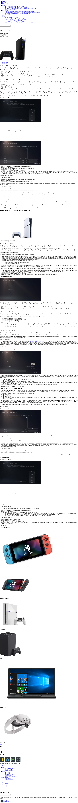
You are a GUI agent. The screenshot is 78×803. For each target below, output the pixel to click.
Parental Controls (19, 11)
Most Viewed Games (8, 769)
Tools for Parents (5, 10)
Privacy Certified (5, 3)
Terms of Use (4, 800)
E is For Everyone (20, 22)
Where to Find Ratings (20, 8)
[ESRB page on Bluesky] (3, 796)
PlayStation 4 (9, 60)
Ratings (3, 5)
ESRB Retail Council (8, 775)
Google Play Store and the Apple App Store (49, 332)
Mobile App (17, 13)
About (3, 16)
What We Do (13, 17)
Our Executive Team (15, 19)
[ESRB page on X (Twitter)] (2, 796)
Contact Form (7, 789)
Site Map (1, 765)
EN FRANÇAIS (5, 63)
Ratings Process (16, 7)
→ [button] (1, 744)
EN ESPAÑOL (5, 62)
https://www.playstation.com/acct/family (37, 341)
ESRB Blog (7, 783)
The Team (6, 786)
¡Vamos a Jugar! (7, 14)
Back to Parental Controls (4, 28)
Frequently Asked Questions (10, 9)
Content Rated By (13, 20)
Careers (6, 787)
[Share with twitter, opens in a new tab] (3, 751)
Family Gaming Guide (23, 12)
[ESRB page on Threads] (0, 796)
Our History (15, 18)
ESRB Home (4, 1)
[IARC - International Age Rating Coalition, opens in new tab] (10, 763)
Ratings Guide (16, 6)
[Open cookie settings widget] (2, 801)
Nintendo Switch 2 (3, 60)
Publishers (4, 2)
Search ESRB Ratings (9, 768)
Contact (3, 23)
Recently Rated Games (9, 770)
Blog (3, 15)
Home (3, 767)
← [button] (0, 744)
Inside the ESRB (18, 21)
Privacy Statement (5, 801)
